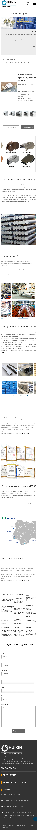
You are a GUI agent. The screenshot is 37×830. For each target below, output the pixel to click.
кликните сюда (25, 274)
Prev (2, 115)
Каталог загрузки (11, 127)
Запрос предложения (28, 127)
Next (34, 115)
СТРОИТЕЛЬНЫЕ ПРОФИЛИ (17, 62)
